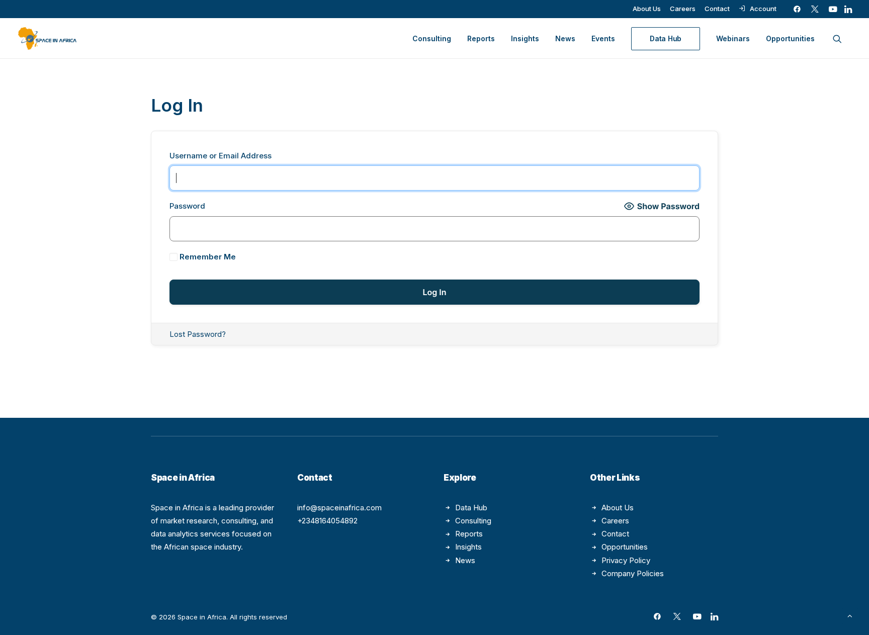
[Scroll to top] (850, 615)
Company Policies (632, 573)
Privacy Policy (625, 560)
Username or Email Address (220, 155)
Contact (717, 9)
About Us (647, 9)
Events (603, 38)
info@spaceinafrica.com (339, 507)
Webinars (733, 38)
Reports (481, 38)
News (565, 38)
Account (763, 9)
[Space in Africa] (47, 38)
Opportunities (790, 38)
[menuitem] (646, 8)
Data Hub (471, 507)
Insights (525, 38)
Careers (683, 9)
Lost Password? (197, 334)
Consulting (431, 38)
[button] (797, 9)
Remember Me (207, 256)
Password (187, 206)
